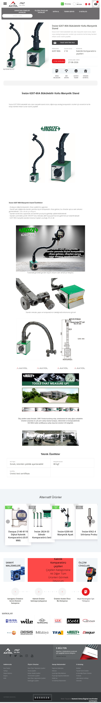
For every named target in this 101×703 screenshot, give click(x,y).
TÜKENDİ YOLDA (32, 507)
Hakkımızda (7, 664)
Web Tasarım (66, 699)
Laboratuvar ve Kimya (82, 678)
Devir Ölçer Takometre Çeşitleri (36, 668)
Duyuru (5, 676)
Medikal (78, 668)
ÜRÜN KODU (55, 48)
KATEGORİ (79, 48)
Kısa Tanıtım (6, 668)
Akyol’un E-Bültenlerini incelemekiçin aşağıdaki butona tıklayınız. (66, 652)
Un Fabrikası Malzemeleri (59, 681)
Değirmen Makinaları (58, 668)
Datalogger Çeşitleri (33, 681)
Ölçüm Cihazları (33, 664)
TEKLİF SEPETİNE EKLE (67, 42)
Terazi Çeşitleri (32, 671)
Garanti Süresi (68, 48)
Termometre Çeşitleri (34, 676)
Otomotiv (79, 681)
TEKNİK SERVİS (69, 11)
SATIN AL (56, 11)
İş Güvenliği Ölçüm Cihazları (84, 673)
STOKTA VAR (9, 507)
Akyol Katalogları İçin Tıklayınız (85, 600)
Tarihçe (5, 671)
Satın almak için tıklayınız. (27, 211)
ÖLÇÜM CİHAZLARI (41, 11)
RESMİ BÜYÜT (9, 69)
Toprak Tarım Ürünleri (82, 671)
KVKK (4, 678)
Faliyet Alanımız (7, 673)
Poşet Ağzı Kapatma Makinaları (60, 676)
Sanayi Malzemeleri (58, 664)
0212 (79, 3)
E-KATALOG (83, 11)
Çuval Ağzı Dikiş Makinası (59, 673)
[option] (15, 525)
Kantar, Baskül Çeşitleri (34, 673)
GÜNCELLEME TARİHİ (73, 60)
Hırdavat (78, 676)
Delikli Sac (55, 678)
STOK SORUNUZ (79, 507)
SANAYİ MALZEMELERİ (22, 11)
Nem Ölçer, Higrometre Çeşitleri (37, 678)
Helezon (54, 671)
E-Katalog (79, 664)
